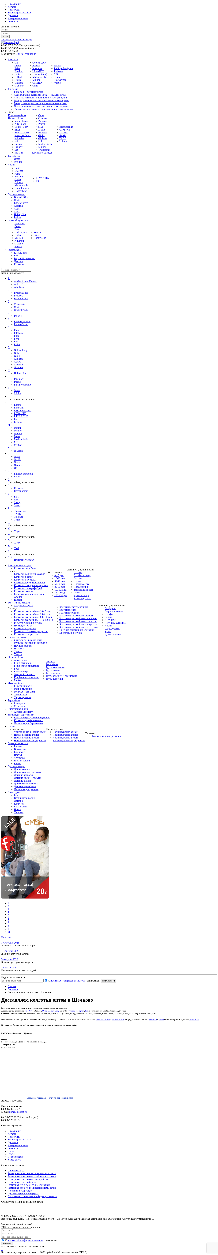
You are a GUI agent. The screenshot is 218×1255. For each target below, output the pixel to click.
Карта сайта (14, 1159)
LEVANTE (38, 71)
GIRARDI (20, 77)
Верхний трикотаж (18, 220)
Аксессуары (20, 660)
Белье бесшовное (23, 663)
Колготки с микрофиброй (28, 588)
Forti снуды (21, 232)
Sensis (62, 135)
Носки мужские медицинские (69, 740)
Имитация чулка (23, 625)
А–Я (10, 557)
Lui (40, 141)
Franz (17, 330)
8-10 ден (59, 575)
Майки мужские (23, 688)
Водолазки (20, 749)
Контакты (13, 21)
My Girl (19, 152)
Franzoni (19, 176)
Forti (16, 338)
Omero (17, 106)
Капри (108, 617)
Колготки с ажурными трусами (31, 585)
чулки (39, 91)
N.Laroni (19, 240)
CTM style (64, 129)
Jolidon (18, 144)
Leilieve (19, 147)
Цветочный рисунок (70, 632)
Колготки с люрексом (26, 634)
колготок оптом (103, 1019)
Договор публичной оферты (23, 1193)
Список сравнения (26, 53)
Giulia (18, 80)
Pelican (17, 217)
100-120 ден (60, 589)
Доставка (13, 15)
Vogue (57, 82)
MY (17, 149)
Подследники (81, 586)
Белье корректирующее (26, 665)
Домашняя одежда (42, 152)
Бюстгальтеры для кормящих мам (32, 717)
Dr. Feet (19, 170)
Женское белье (15, 657)
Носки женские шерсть (26, 737)
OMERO (37, 82)
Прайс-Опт (194, 1019)
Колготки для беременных (28, 720)
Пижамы (19, 648)
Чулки (77, 592)
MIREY (18, 433)
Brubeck (42, 132)
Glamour (19, 85)
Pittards (18, 246)
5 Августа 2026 (9, 959)
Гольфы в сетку (82, 575)
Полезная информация (20, 1190)
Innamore (37, 68)
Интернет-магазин (18, 18)
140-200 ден (60, 592)
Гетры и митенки (114, 611)
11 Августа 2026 (10, 951)
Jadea (17, 141)
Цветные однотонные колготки (76, 630)
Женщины (19, 703)
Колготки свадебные (25, 568)
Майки (18, 680)
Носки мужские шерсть (65, 737)
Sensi (36, 235)
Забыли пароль (9, 39)
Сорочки (50, 661)
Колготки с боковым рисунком (31, 631)
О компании (14, 4)
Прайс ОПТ (14, 1136)
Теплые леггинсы (83, 589)
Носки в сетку (81, 584)
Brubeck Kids (21, 197)
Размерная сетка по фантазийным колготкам (32, 1176)
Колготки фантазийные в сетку (76, 615)
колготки (31, 91)
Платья (18, 754)
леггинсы (36, 94)
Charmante (19, 304)
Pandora (42, 121)
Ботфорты (110, 608)
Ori (16, 62)
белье (161, 1019)
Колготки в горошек (25, 628)
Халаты (18, 654)
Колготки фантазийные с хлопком (78, 621)
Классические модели (19, 565)
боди (22, 91)
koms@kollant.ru (18, 1111)
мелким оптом (118, 1019)
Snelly (17, 502)
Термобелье (14, 156)
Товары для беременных (21, 714)
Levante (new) (39, 74)
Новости (6, 937)
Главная (12, 986)
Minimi (36, 80)
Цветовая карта (16, 1170)
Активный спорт (23, 711)
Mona (17, 103)
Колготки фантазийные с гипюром (78, 618)
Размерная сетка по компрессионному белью (32, 1187)
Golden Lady (39, 62)
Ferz (17, 229)
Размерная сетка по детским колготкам (29, 1185)
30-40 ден (59, 581)
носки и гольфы (50, 94)
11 (9, 931)
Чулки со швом (113, 634)
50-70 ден (59, 584)
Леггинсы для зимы (115, 622)
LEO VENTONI (22, 410)
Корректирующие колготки (29, 594)
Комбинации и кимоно (26, 677)
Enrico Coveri (22, 132)
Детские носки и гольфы (27, 777)
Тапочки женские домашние (107, 736)
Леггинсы (79, 578)
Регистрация (25, 39)
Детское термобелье (25, 786)
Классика (13, 59)
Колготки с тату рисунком (73, 607)
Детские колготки (24, 775)
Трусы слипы (53, 673)
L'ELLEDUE (21, 416)
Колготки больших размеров (29, 574)
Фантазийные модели (19, 602)
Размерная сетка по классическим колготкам (32, 1173)
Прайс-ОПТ (14, 9)
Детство (18, 261)
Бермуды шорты (23, 686)
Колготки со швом (69, 612)
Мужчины (19, 706)
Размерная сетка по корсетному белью (28, 1179)
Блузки (18, 746)
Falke (17, 68)
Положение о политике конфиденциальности (32, 1196)
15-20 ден (59, 578)
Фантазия (13, 89)
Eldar (17, 129)
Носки (11, 164)
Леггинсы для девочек (26, 789)
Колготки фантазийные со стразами (78, 627)
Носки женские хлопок (26, 734)
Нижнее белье (15, 118)
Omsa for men (22, 188)
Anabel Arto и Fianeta (25, 281)
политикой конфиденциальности (68, 980)
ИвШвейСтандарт (24, 559)
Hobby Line (21, 191)
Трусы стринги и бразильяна (61, 675)
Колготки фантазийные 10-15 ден (32, 611)
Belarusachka (66, 126)
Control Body (21, 126)
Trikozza (63, 141)
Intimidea (19, 138)
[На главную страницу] (10, 42)
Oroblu (57, 65)
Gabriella (18, 205)
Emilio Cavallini (22, 321)
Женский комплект (24, 674)
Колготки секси (67, 609)
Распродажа (14, 249)
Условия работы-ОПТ (19, 12)
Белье (17, 795)
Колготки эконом (23, 591)
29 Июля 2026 (8, 967)
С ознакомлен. (73, 980)
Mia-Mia (63, 132)
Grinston (19, 182)
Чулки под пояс (82, 598)
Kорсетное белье (17, 115)
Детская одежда (22, 769)
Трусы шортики (54, 678)
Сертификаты (15, 1156)
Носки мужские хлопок (65, 734)
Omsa (35, 85)
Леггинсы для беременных (28, 723)
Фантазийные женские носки (30, 732)
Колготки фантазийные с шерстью (78, 624)
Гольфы (78, 572)
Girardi (17, 361)
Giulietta (19, 82)
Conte (18, 65)
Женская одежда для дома (28, 640)
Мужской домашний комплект (30, 642)
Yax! (16, 548)
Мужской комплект (24, 691)
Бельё (17, 255)
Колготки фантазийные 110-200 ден (33, 619)
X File (41, 129)
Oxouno (42, 118)
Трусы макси (53, 670)
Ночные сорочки (23, 645)
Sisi (86, 1011)
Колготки (19, 264)
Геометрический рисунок (28, 622)
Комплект (19, 752)
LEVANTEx (42, 178)
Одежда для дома (17, 637)
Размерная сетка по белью (22, 1182)
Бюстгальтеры (21, 671)
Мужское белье (16, 683)
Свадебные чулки (23, 605)
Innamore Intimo (23, 135)
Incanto (36, 65)
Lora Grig (19, 407)
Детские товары (16, 194)
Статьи (11, 1154)
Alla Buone (20, 124)
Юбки (17, 763)
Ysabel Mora (21, 121)
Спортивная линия (18, 709)
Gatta (17, 74)
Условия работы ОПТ (19, 1139)
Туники (18, 651)
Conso (18, 226)
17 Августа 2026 (10, 942)
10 (9, 929)
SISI (56, 74)
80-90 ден (59, 586)
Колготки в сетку (23, 576)
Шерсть (18, 599)
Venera (37, 232)
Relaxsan (58, 71)
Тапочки (18, 812)
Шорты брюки (22, 760)
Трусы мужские (22, 697)
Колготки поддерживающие (29, 582)
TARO (62, 138)
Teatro (57, 77)
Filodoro (19, 71)
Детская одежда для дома (27, 772)
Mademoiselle (39, 77)
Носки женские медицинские (30, 740)
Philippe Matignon (63, 68)
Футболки (19, 757)
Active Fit (20, 223)
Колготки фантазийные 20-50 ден (32, 614)
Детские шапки (22, 780)
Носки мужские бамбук (65, 732)
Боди (16, 668)
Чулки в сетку (81, 595)
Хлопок (18, 597)
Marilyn (18, 100)
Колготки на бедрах (25, 579)
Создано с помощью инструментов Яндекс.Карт (49, 1098)
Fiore (16, 91)
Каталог (12, 6)
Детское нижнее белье (26, 783)
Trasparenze (60, 80)
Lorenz (17, 404)
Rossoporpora (21, 491)
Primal (41, 124)
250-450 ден (60, 595)
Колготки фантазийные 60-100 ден (33, 617)
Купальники (20, 252)
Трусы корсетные (55, 667)
